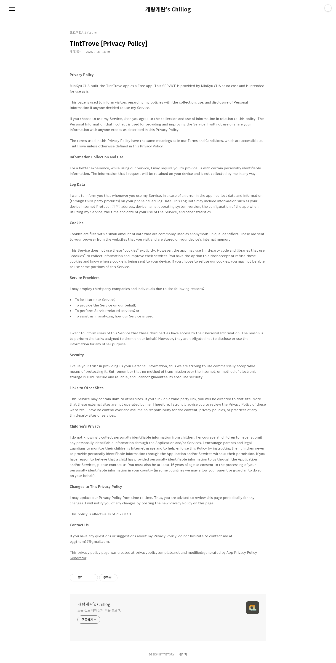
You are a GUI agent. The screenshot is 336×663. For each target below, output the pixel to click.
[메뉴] (12, 9)
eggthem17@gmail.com (89, 541)
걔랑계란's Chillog (168, 9)
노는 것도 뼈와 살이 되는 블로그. (99, 610)
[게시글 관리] (93, 577)
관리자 (183, 654)
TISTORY (168, 654)
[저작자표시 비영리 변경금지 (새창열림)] (123, 578)
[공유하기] (87, 577)
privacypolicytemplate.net (158, 552)
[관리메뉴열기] (328, 8)
